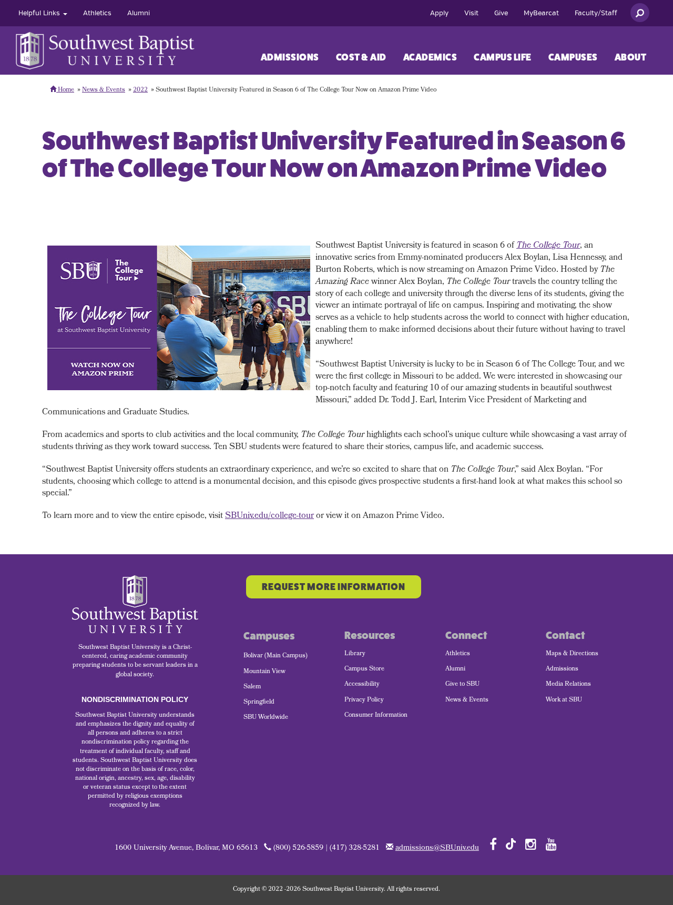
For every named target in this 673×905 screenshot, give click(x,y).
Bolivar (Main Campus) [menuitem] (275, 656)
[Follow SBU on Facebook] (493, 844)
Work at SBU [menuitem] (564, 700)
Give (501, 13)
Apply (439, 13)
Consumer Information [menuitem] (375, 715)
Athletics (97, 13)
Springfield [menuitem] (258, 702)
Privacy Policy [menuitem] (364, 700)
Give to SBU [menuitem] (462, 684)
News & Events (103, 90)
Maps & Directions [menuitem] (572, 654)
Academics (430, 57)
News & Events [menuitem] (466, 700)
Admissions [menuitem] (562, 669)
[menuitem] (43, 13)
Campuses (573, 57)
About (631, 57)
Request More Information (333, 587)
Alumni (138, 13)
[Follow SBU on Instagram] (530, 844)
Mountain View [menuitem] (264, 672)
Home (65, 90)
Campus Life (503, 57)
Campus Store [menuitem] (364, 669)
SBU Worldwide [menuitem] (265, 718)
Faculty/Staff (596, 13)
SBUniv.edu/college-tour (269, 516)
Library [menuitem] (354, 654)
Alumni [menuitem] (455, 669)
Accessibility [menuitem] (362, 684)
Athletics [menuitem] (457, 654)
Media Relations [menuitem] (568, 684)
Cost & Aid (361, 57)
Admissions (290, 57)
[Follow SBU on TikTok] (511, 843)
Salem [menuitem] (252, 687)
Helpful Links (40, 13)
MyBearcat (541, 13)
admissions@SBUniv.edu (437, 848)
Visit (471, 13)
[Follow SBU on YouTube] (551, 844)
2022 (140, 90)
